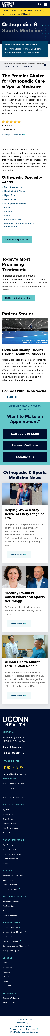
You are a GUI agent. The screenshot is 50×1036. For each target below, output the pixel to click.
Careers (6, 976)
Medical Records (9, 814)
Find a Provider (9, 788)
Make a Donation (9, 1002)
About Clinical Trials (10, 884)
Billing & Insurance (10, 819)
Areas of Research (10, 880)
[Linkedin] (12, 766)
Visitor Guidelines (10, 849)
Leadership (7, 967)
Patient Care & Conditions (13, 797)
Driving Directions (10, 863)
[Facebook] (4, 766)
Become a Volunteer (11, 998)
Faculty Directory (9, 950)
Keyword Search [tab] (13, 48)
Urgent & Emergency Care (13, 783)
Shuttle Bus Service (10, 858)
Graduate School (9, 936)
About (5, 962)
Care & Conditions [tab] (32, 48)
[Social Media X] (16, 766)
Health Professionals (11, 901)
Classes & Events (10, 823)
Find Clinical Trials (10, 889)
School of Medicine (10, 927)
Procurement (8, 972)
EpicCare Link (8, 906)
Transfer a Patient (10, 915)
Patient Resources (10, 832)
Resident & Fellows (10, 941)
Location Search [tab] (31, 52)
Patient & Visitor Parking (12, 854)
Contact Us (7, 985)
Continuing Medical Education (15, 946)
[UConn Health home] (8, 4)
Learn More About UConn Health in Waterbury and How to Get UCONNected (23, 12)
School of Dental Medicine (13, 932)
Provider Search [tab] (13, 52)
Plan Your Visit (8, 845)
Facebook (12, 396)
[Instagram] (8, 766)
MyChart (6, 809)
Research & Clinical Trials (18, 298)
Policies (6, 981)
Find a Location (9, 792)
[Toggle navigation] (46, 4)
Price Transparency (10, 828)
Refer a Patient (8, 910)
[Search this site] (40, 4)
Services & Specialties (16, 239)
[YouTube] (20, 766)
